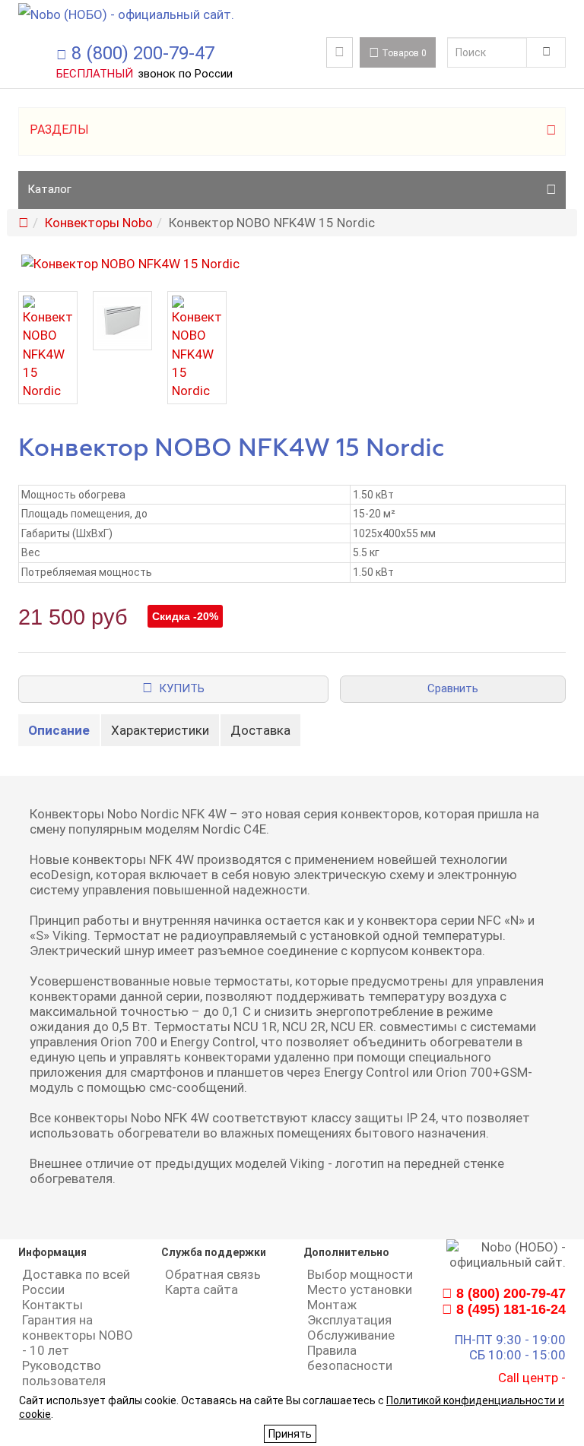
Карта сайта (201, 1289)
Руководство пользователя (64, 1373)
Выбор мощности (360, 1274)
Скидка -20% (185, 616)
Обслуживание (351, 1335)
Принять (290, 1434)
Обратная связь (213, 1274)
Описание (59, 730)
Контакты (52, 1304)
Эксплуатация (349, 1319)
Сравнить (452, 688)
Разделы (59, 129)
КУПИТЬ (179, 688)
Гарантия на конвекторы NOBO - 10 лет (77, 1335)
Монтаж (332, 1304)
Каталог (49, 189)
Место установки (359, 1289)
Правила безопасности (349, 1358)
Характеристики (160, 730)
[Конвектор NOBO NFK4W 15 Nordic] (292, 264)
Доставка (260, 730)
